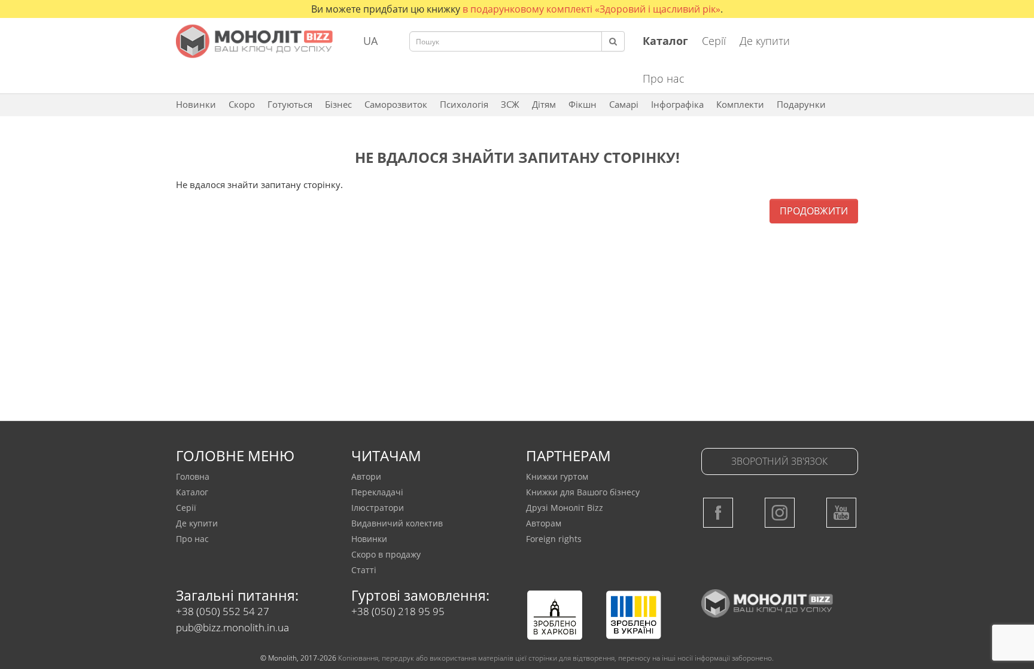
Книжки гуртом (557, 476)
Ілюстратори (377, 507)
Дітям (544, 104)
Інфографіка (677, 104)
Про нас (664, 78)
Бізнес (338, 104)
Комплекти (740, 104)
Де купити (765, 41)
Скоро (242, 104)
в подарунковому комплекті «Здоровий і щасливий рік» (591, 9)
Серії (714, 41)
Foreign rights (554, 538)
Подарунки (801, 104)
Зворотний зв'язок (779, 461)
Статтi (363, 570)
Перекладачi (377, 492)
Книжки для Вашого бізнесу (583, 492)
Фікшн (582, 104)
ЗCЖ (510, 104)
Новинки (196, 104)
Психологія (464, 104)
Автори (366, 476)
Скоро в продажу (386, 554)
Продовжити (814, 210)
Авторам (543, 523)
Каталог (192, 492)
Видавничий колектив (397, 523)
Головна (192, 476)
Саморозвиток (395, 104)
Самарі (623, 104)
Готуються (289, 104)
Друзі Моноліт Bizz (564, 507)
